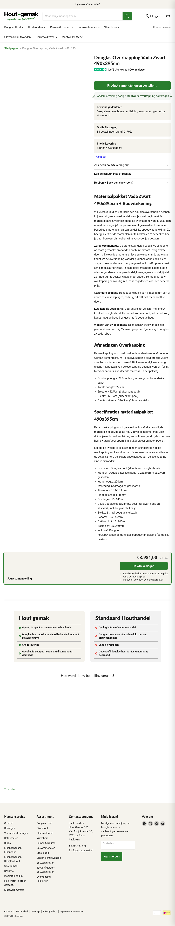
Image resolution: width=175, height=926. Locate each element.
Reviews (9, 870)
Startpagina (11, 48)
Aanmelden (112, 856)
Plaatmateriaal (45, 833)
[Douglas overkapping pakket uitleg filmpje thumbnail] (69, 63)
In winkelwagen (143, 566)
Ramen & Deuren (60, 27)
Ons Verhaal (11, 866)
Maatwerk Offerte (72, 37)
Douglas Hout (13, 27)
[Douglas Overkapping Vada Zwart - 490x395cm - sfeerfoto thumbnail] (21, 63)
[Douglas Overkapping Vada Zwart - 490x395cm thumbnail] (81, 63)
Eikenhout (42, 828)
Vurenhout (42, 838)
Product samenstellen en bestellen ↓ (132, 85)
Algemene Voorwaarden (71, 911)
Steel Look (111, 27)
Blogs (7, 843)
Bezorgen (9, 828)
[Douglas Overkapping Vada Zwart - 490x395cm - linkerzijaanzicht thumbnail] (33, 63)
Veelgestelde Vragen (16, 833)
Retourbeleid (22, 911)
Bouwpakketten (45, 37)
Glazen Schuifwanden (17, 37)
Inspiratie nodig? (13, 875)
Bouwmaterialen (87, 27)
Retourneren (11, 838)
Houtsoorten (36, 27)
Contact (8, 823)
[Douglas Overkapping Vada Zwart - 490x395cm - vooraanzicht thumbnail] (9, 63)
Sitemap (35, 911)
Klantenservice (162, 27)
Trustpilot (100, 157)
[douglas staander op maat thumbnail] (57, 63)
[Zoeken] (127, 16)
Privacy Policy (50, 911)
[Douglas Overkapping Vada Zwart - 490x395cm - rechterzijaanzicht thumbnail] (45, 63)
